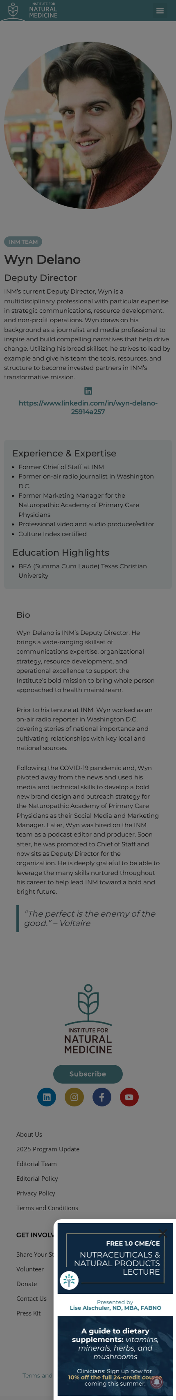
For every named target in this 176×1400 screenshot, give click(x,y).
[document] (88, 700)
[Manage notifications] (156, 1382)
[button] (162, 1233)
